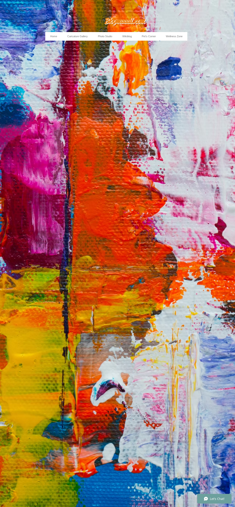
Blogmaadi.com (124, 20)
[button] (77, 36)
